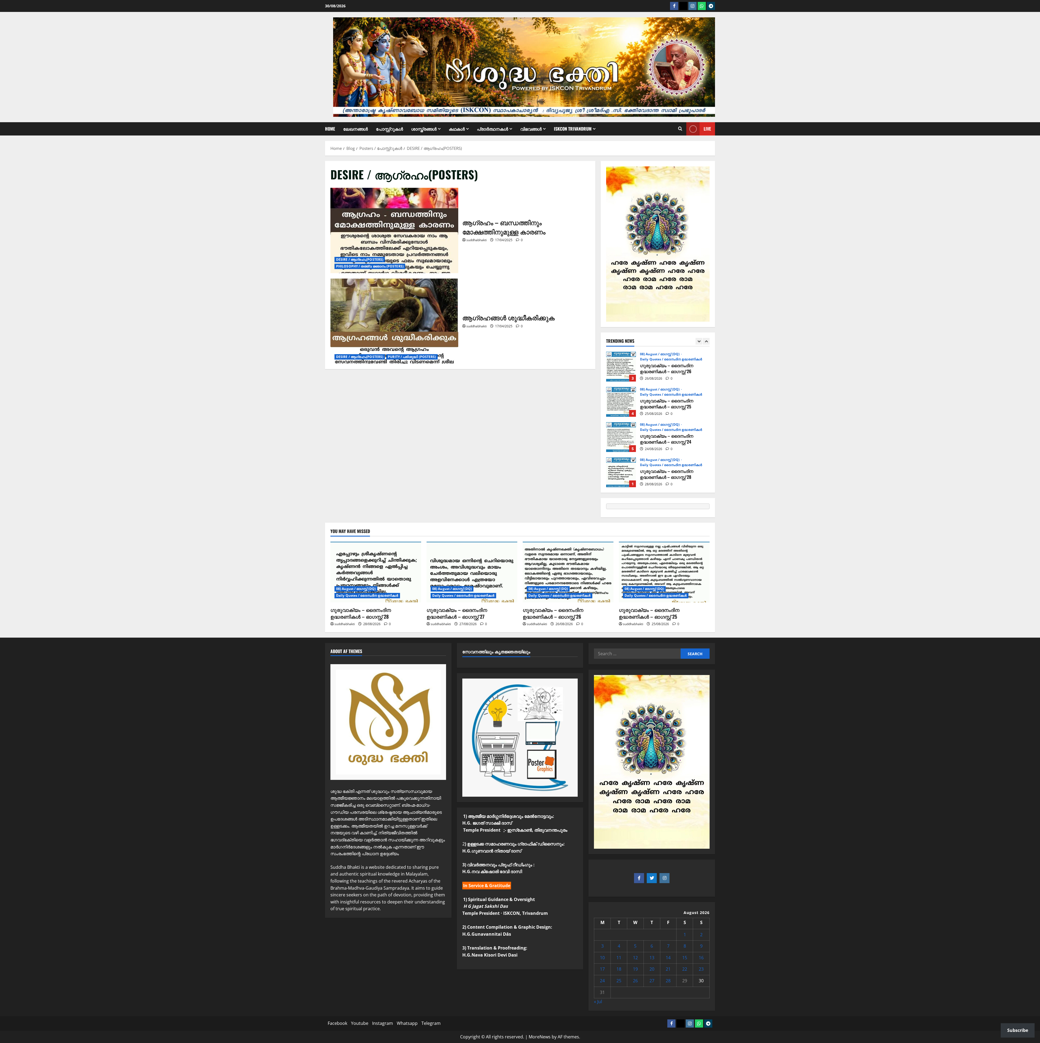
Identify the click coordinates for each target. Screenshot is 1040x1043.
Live (707, 128)
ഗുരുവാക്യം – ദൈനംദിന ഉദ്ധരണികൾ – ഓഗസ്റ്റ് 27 (621, 472)
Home (330, 128)
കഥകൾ (457, 128)
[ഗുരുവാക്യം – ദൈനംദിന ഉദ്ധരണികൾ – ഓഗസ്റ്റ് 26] (568, 572)
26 (635, 981)
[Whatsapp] (702, 6)
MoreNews (540, 1037)
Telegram (431, 1023)
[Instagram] (692, 6)
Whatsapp (407, 1023)
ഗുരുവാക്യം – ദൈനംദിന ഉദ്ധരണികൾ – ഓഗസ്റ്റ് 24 (621, 402)
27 (651, 981)
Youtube (359, 1023)
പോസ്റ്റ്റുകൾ (389, 128)
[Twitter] (652, 878)
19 (635, 969)
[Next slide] (706, 341)
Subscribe (1017, 1030)
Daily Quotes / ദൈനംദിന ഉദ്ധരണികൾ (671, 359)
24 (602, 981)
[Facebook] (674, 6)
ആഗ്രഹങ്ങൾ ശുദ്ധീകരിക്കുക (394, 321)
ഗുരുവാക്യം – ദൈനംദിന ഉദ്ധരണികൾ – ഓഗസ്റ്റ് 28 (621, 437)
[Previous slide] (699, 341)
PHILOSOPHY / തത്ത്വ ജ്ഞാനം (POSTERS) (370, 266)
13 (651, 958)
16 (701, 958)
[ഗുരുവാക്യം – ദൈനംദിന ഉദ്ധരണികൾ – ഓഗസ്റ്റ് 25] (664, 572)
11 (618, 958)
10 (602, 958)
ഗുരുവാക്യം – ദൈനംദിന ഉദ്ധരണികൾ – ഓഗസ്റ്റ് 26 (553, 613)
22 (684, 969)
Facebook (337, 1023)
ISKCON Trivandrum (573, 128)
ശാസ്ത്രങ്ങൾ (424, 128)
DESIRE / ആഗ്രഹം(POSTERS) (359, 259)
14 (668, 958)
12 (635, 958)
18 (618, 969)
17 (602, 969)
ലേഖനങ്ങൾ (355, 128)
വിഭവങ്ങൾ (531, 128)
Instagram (382, 1023)
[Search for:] (637, 653)
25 (618, 981)
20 (651, 969)
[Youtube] (683, 6)
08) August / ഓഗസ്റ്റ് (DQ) (660, 354)
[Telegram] (711, 6)
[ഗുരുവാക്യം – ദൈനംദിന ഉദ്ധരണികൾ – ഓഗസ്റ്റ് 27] (472, 572)
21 (668, 969)
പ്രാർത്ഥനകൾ (492, 128)
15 (684, 958)
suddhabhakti (476, 240)
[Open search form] (680, 128)
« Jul (598, 1002)
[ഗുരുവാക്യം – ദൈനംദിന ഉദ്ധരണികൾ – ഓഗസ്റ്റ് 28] (375, 572)
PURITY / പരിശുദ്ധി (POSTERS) (412, 356)
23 (701, 969)
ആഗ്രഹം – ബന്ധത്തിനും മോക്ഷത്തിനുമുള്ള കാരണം (394, 230)
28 (668, 981)
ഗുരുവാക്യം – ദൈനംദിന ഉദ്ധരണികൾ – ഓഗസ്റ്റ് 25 (621, 367)
